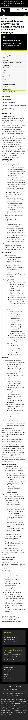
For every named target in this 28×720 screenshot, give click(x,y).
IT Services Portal (9, 659)
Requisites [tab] (8, 99)
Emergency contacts (10, 642)
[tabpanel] (14, 368)
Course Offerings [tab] (10, 109)
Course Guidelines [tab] (10, 102)
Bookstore (7, 652)
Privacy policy (11, 696)
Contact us (7, 635)
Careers (6, 674)
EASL (4, 15)
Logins (18, 9)
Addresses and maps (10, 637)
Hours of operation (10, 639)
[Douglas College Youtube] (13, 690)
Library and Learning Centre (13, 654)
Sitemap (19, 696)
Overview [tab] (7, 96)
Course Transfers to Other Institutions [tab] (15, 106)
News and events (9, 679)
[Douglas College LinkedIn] (10, 690)
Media (6, 676)
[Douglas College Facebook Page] (5, 690)
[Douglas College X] (7, 690)
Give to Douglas (9, 672)
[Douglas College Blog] (16, 690)
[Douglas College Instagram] (2, 690)
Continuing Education (11, 657)
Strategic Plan (8, 670)
